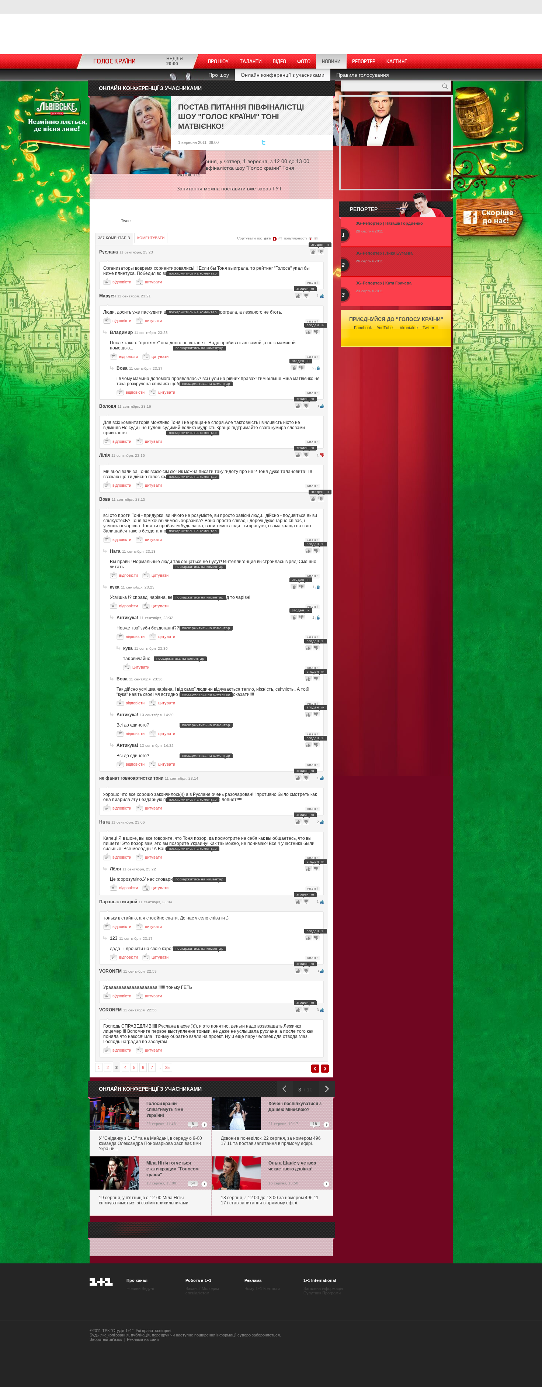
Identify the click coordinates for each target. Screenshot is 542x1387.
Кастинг (396, 61)
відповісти (121, 282)
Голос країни (114, 61)
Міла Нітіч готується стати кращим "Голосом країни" (172, 1168)
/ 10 (307, 1090)
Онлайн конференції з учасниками (282, 75)
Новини (331, 61)
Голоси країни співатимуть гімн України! (164, 1109)
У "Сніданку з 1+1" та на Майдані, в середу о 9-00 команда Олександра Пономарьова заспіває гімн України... (150, 1143)
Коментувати (150, 238)
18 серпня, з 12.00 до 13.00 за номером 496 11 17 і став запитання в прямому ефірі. (270, 1200)
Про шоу (218, 61)
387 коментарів (114, 238)
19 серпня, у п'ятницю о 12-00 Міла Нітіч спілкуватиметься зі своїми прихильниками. (144, 1200)
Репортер (363, 61)
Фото (303, 61)
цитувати (153, 282)
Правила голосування (362, 75)
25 (167, 1067)
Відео (279, 61)
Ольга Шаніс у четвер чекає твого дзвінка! (292, 1166)
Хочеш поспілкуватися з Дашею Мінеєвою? (295, 1106)
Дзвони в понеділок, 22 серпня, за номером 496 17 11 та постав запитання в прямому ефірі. (271, 1141)
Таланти (251, 61)
